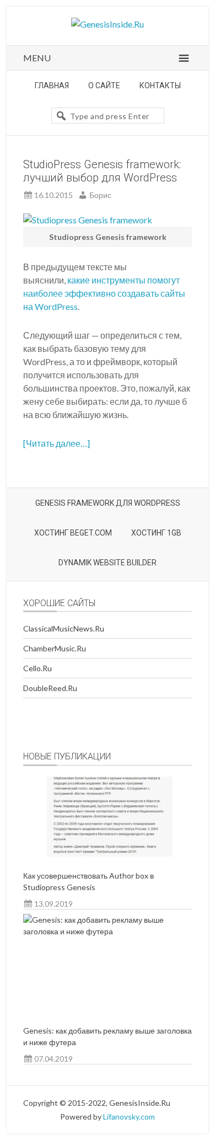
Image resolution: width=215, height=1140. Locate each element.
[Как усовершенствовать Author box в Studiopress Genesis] (107, 817)
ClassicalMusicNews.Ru (63, 628)
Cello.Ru (37, 668)
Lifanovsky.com (129, 1116)
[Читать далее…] (56, 443)
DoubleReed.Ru (50, 688)
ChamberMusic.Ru (54, 648)
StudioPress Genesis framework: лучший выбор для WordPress (102, 171)
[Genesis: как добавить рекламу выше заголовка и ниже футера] (107, 962)
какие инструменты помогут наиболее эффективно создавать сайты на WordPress (104, 293)
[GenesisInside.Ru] (107, 24)
